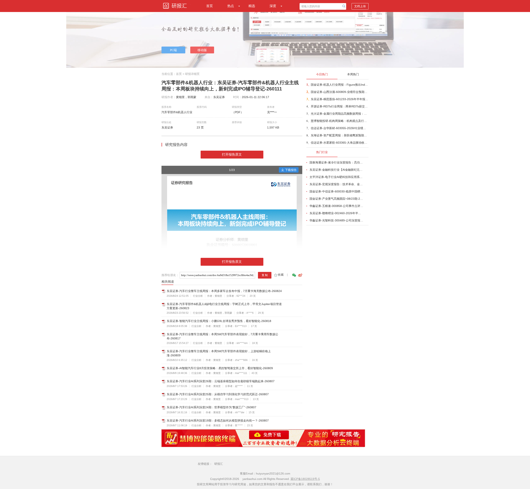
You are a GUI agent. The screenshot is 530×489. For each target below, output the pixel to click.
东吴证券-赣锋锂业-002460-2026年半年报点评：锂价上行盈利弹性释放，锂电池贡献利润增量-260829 (337, 213)
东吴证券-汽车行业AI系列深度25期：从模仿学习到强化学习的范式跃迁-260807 (218, 394)
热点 (230, 6)
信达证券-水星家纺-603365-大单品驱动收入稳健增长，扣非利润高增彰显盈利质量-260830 (339, 142)
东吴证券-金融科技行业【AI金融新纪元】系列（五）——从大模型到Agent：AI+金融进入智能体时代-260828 (337, 169)
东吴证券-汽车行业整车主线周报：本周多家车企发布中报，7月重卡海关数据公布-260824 (224, 291)
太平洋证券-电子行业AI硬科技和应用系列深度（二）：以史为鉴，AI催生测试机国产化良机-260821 (337, 177)
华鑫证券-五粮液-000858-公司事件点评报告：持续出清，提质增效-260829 (337, 206)
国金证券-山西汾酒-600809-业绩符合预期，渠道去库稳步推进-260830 (339, 92)
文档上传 (360, 6)
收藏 (281, 274)
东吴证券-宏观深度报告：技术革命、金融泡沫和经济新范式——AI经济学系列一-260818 (337, 184)
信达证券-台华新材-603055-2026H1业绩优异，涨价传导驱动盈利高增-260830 (339, 128)
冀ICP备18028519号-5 (305, 479)
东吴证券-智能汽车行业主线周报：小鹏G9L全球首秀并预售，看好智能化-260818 (219, 321)
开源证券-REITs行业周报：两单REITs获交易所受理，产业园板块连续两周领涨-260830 (339, 106)
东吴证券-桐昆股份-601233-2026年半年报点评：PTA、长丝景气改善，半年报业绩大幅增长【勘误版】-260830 (339, 99)
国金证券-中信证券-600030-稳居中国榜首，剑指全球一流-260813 (337, 191)
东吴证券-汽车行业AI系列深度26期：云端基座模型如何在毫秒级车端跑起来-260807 (221, 381)
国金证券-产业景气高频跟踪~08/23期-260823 (337, 198)
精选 (251, 6)
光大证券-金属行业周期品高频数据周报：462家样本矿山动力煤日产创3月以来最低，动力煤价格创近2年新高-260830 (339, 113)
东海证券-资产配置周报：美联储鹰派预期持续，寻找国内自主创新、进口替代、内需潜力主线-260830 (339, 135)
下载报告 (291, 170)
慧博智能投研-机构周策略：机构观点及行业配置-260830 (339, 121)
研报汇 (218, 463)
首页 (209, 6)
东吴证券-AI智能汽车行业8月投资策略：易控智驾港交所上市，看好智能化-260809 (220, 368)
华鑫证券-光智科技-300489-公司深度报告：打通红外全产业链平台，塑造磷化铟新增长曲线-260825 (337, 220)
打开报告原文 (232, 154)
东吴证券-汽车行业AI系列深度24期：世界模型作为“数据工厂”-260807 (211, 407)
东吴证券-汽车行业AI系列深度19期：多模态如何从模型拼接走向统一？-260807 (218, 420)
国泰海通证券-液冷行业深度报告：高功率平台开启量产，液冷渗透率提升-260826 (337, 162)
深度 (273, 6)
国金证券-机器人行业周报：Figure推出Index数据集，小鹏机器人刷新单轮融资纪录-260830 (339, 84)
